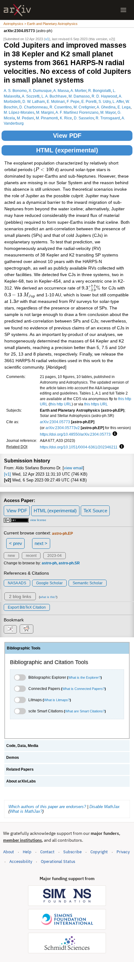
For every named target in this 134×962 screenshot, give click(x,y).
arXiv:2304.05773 (55, 422)
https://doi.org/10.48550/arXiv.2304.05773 (75, 434)
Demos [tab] (12, 757)
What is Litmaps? (57, 700)
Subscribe (72, 851)
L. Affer (118, 101)
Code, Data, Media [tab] (22, 746)
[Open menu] (123, 10)
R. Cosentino (61, 107)
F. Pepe (73, 101)
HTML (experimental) (67, 150)
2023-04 (54, 555)
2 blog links (20, 596)
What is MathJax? (26, 811)
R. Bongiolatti (99, 91)
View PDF (67, 135)
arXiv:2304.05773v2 (62, 428)
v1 (47, 39)
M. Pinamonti (47, 118)
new (11, 555)
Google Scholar (49, 583)
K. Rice (66, 118)
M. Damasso (79, 96)
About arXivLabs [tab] (21, 781)
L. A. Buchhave (54, 96)
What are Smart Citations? (85, 711)
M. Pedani (25, 118)
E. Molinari (56, 101)
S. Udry (104, 101)
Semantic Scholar (88, 583)
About (8, 851)
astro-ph (49, 563)
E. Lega (124, 107)
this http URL (61, 404)
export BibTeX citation (27, 607)
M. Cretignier (84, 107)
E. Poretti (89, 101)
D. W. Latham (33, 101)
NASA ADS (17, 583)
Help (27, 851)
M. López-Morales (19, 112)
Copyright (99, 851)
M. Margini (45, 112)
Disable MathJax (104, 806)
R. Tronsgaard (108, 118)
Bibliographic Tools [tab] (24, 648)
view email (73, 468)
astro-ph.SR (69, 563)
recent (31, 555)
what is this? (48, 597)
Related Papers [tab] (20, 769)
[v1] (7, 474)
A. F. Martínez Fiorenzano (76, 112)
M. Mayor (108, 112)
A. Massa (61, 91)
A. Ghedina (106, 107)
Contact (47, 851)
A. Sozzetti (31, 96)
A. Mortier (78, 91)
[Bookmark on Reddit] (26, 629)
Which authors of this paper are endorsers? (47, 806)
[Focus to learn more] (114, 434)
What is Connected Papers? (83, 689)
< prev (15, 543)
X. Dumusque (40, 91)
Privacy (123, 851)
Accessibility (20, 861)
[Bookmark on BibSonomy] (10, 629)
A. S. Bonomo (15, 91)
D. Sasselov (84, 118)
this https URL (96, 404)
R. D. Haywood (104, 96)
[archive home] (17, 10)
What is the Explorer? (84, 677)
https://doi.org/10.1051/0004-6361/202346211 (78, 447)
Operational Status (58, 861)
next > (41, 543)
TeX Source (95, 510)
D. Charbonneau (33, 107)
